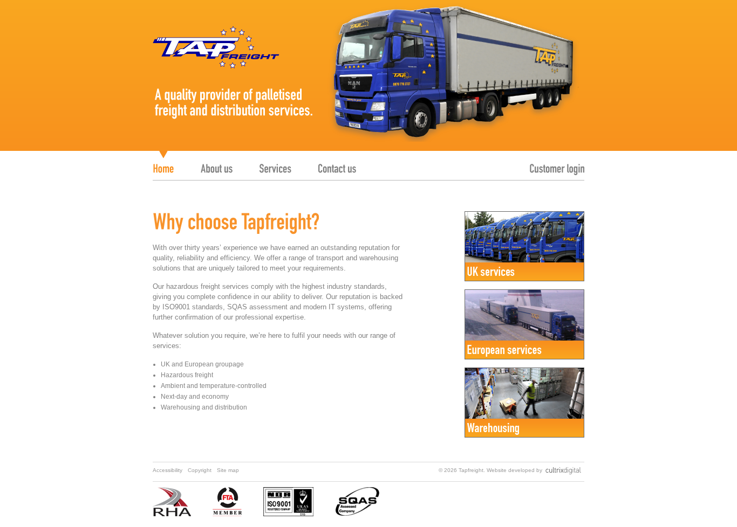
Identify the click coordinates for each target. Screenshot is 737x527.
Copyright (199, 470)
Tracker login (557, 163)
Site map (228, 470)
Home (163, 163)
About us (217, 163)
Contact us (337, 163)
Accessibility (167, 470)
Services (275, 163)
